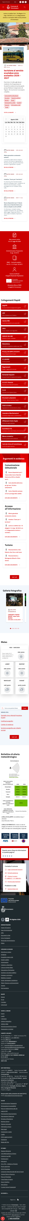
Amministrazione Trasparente (9, 1103)
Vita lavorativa (5, 988)
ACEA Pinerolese (5, 1169)
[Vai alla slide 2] (12, 628)
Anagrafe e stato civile (7, 957)
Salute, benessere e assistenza (9, 980)
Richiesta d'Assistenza (7, 1119)
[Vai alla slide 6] (18, 628)
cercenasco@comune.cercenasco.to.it (15, 1047)
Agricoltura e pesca (6, 952)
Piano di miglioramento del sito (9, 1109)
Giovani (13, 100)
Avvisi (2, 1000)
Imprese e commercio (6, 975)
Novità (6, 107)
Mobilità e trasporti (6, 978)
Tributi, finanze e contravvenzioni (9, 983)
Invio (24, 708)
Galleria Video (4, 1024)
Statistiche (4, 1140)
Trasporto (7, 104)
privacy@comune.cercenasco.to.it (13, 1095)
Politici (2, 943)
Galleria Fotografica (6, 1021)
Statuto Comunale (6, 1124)
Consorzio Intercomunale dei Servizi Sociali (12, 1172)
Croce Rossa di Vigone (7, 1179)
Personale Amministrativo (8, 941)
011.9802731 (7, 1040)
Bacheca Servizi (5, 1121)
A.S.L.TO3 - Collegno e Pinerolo (9, 1164)
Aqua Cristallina (5, 1182)
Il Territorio (4, 1019)
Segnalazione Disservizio (7, 1116)
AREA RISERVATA (14, 1219)
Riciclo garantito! (5, 1166)
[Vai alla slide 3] (13, 628)
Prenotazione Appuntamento (9, 1114)
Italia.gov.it (4, 1161)
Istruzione (7, 97)
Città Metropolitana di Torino (8, 1154)
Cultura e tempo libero (7, 967)
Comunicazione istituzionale (11, 95)
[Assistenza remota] (16, 1211)
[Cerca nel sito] (25, 7)
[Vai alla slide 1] (10, 628)
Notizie (3, 997)
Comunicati (4, 1005)
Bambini (7, 100)
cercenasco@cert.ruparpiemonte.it (13, 1045)
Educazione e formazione (7, 970)
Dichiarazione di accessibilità (8, 1106)
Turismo (3, 986)
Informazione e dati (15, 104)
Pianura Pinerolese (6, 1177)
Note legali (4, 1129)
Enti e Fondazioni (5, 938)
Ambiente (3, 955)
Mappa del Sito (5, 1142)
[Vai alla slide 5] (16, 628)
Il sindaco (3, 1002)
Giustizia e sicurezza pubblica (8, 973)
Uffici (2, 933)
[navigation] (3, 7)
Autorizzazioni (4, 962)
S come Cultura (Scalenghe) (8, 1187)
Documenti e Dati (5, 935)
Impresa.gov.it (4, 1159)
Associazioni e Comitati (7, 1029)
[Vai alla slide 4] (15, 628)
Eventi (2, 1014)
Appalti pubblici (5, 960)
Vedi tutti (14, 577)
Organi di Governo (6, 928)
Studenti (19, 102)
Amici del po (4, 1185)
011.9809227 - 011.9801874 (11, 1038)
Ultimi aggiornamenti (6, 1137)
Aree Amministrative (6, 930)
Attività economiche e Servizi (9, 1026)
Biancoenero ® (15, 1215)
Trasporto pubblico (15, 97)
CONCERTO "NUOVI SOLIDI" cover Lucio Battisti (13, 616)
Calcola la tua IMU (6, 1156)
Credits (3, 1134)
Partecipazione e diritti (10, 102)
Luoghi (3, 1016)
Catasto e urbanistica (6, 965)
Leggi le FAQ (4, 1111)
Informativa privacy (6, 1127)
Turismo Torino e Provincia (8, 1174)
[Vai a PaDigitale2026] (11, 919)
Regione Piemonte (6, 2)
